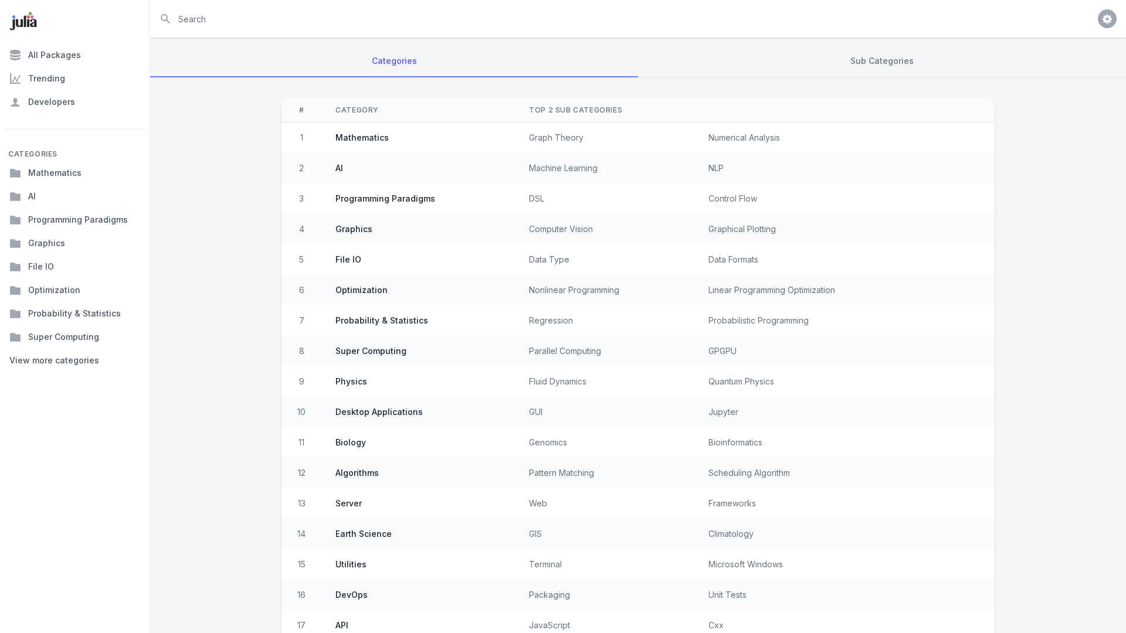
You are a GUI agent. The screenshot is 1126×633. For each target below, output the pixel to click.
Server (348, 503)
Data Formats (733, 259)
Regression (551, 320)
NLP (716, 168)
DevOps (351, 595)
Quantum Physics (741, 381)
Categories (394, 61)
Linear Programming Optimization (771, 290)
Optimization (54, 290)
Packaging (549, 595)
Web (538, 503)
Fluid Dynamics (557, 381)
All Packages (54, 55)
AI (32, 196)
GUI (535, 412)
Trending (46, 78)
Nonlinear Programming (574, 290)
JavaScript (549, 625)
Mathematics (55, 173)
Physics (351, 381)
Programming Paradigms (78, 219)
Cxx (716, 625)
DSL (536, 198)
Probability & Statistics (74, 313)
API (341, 625)
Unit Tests (727, 595)
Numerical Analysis (744, 137)
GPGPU (722, 351)
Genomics (548, 442)
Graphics (46, 243)
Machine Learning (563, 168)
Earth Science (363, 534)
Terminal (545, 564)
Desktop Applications (379, 412)
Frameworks (732, 503)
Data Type (549, 259)
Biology (350, 442)
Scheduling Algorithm (749, 473)
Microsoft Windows (745, 564)
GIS (535, 534)
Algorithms (357, 473)
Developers (51, 102)
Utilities (351, 564)
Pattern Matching (561, 473)
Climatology (731, 534)
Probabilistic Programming (758, 320)
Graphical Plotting (742, 229)
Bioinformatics (735, 442)
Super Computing (63, 337)
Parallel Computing (565, 351)
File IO (41, 266)
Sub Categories (882, 61)
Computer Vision (561, 229)
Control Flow (732, 198)
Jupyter (723, 412)
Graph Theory (556, 137)
